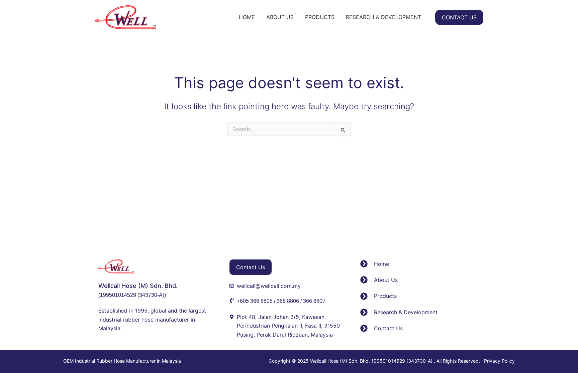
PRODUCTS (319, 17)
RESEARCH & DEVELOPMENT (383, 17)
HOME (247, 17)
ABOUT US (280, 17)
